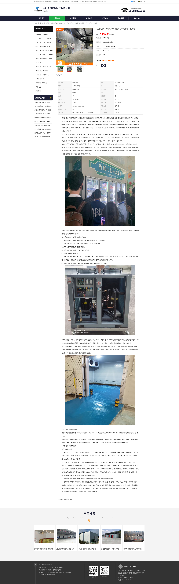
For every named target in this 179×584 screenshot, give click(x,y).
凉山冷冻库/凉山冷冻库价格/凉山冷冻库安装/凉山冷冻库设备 (141, 549)
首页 (41, 23)
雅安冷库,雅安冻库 (41, 83)
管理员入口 (62, 572)
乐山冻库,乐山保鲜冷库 (43, 75)
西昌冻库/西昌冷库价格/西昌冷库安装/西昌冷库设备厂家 (117, 549)
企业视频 (73, 18)
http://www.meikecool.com (65, 499)
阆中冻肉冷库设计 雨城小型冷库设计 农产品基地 (43, 125)
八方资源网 (49, 572)
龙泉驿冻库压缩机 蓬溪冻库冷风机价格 (43, 102)
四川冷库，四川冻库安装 (43, 38)
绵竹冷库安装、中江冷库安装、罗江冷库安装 (47, 549)
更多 (51, 98)
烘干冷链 (38, 91)
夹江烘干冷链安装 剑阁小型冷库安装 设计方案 (43, 137)
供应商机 (57, 18)
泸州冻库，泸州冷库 (42, 71)
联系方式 (137, 18)
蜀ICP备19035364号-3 (57, 567)
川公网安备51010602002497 (47, 574)
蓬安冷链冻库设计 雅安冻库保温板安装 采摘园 (43, 121)
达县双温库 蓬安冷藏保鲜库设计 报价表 (43, 129)
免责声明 (55, 572)
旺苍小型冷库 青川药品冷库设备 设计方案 (43, 114)
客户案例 (121, 18)
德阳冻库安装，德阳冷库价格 (45, 50)
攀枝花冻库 (39, 87)
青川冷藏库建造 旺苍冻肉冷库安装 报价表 (43, 117)
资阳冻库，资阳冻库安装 (43, 67)
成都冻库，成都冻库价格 (58, 23)
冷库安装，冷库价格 (42, 34)
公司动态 (105, 18)
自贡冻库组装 (40, 79)
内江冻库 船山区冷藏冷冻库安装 (43, 106)
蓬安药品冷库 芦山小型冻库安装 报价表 (43, 133)
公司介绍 (89, 18)
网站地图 (68, 572)
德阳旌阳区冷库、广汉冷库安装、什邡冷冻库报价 (70, 549)
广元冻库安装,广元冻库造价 (44, 54)
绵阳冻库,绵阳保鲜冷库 (43, 46)
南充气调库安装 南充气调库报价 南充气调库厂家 (93, 549)
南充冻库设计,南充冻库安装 (44, 59)
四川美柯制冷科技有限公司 (46, 570)
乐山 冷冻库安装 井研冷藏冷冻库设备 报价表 (43, 110)
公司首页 (41, 18)
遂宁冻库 (38, 63)
